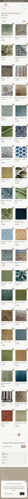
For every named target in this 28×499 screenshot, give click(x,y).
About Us (3, 473)
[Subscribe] (22, 493)
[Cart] (23, 5)
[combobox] (14, 8)
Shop (2, 471)
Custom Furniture (4, 477)
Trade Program (4, 479)
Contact (3, 475)
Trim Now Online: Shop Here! (14, 1)
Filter (4, 21)
